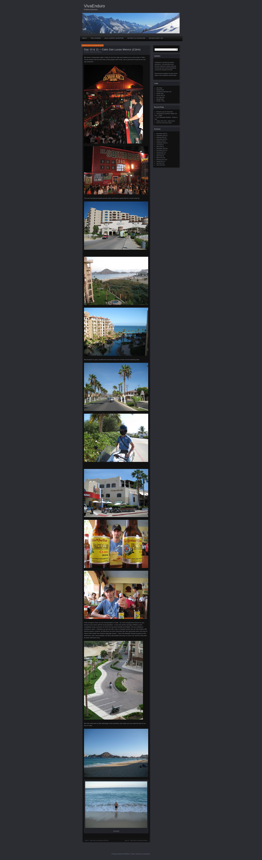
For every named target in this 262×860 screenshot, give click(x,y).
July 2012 (159, 163)
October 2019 (160, 141)
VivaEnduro (94, 6)
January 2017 (160, 152)
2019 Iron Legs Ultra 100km (164, 123)
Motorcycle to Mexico (96, 52)
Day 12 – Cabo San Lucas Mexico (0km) (136, 840)
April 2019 (159, 146)
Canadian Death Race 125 (163, 91)
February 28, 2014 (98, 45)
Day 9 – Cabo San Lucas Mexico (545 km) (96, 840)
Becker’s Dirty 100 (156, 38)
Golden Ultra (159, 93)
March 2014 (159, 157)
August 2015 (159, 154)
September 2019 (161, 143)
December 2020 (160, 133)
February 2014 (160, 159)
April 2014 (159, 156)
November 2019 (160, 139)
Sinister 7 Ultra (160, 101)
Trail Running (96, 38)
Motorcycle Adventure (136, 38)
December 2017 (160, 150)
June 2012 (159, 165)
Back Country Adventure (114, 38)
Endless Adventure (91, 9)
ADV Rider (159, 88)
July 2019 (159, 144)
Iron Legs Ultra (160, 97)
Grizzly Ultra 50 (160, 95)
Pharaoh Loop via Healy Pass (164, 112)
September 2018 (161, 148)
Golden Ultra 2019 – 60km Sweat (165, 121)
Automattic (146, 854)
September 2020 (161, 135)
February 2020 (160, 137)
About (84, 38)
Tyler (89, 45)
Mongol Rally (160, 99)
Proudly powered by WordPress (121, 854)
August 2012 (159, 161)
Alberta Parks (160, 90)
